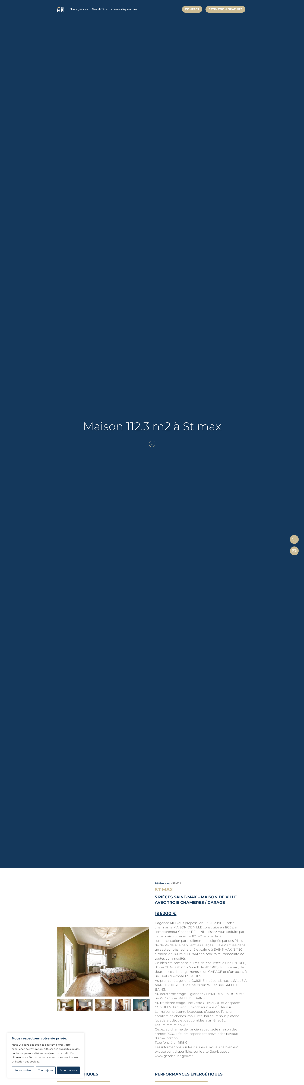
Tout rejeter (45, 1070)
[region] (45, 1055)
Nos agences (79, 9)
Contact (192, 9)
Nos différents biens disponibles (114, 9)
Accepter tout (68, 1070)
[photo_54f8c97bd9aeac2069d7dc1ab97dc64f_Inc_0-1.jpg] (103, 962)
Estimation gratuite (225, 9)
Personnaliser (23, 1070)
